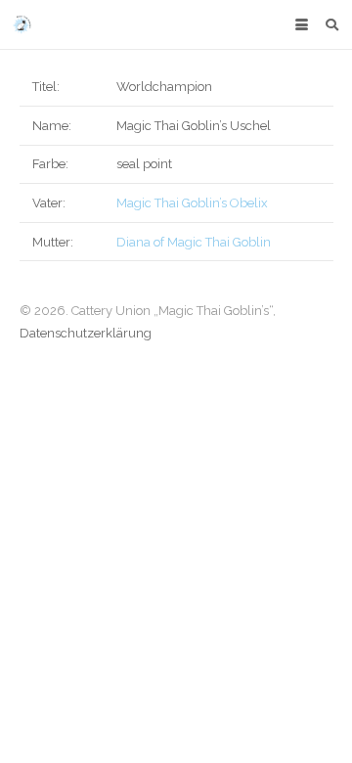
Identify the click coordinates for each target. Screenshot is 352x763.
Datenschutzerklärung (86, 333)
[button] (301, 25)
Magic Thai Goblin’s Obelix (192, 203)
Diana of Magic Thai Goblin (193, 242)
